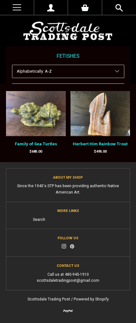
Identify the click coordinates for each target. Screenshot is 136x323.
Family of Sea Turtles (36, 144)
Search (39, 219)
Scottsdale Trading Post (49, 299)
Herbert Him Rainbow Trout (100, 144)
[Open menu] (17, 7)
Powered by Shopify (91, 299)
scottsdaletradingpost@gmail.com (68, 280)
